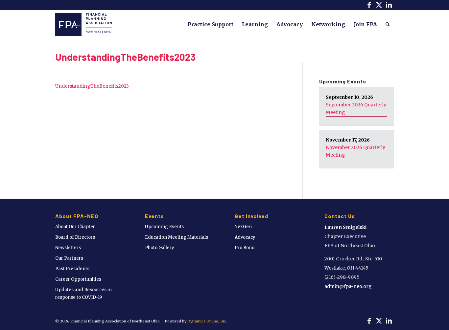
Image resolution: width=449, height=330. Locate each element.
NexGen (243, 227)
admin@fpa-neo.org (348, 286)
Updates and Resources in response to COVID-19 (83, 293)
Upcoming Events (164, 227)
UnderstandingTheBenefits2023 (125, 57)
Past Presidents (72, 269)
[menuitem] (210, 24)
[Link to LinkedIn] (389, 5)
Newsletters (68, 248)
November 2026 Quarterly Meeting (355, 151)
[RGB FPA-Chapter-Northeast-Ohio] (83, 24)
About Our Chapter (75, 227)
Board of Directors (75, 237)
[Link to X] (379, 5)
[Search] (387, 24)
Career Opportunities (78, 279)
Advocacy (245, 237)
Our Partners (69, 258)
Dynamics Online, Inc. (207, 321)
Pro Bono (244, 248)
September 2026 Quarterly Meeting (356, 108)
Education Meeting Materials (176, 237)
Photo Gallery (159, 248)
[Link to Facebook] (369, 5)
